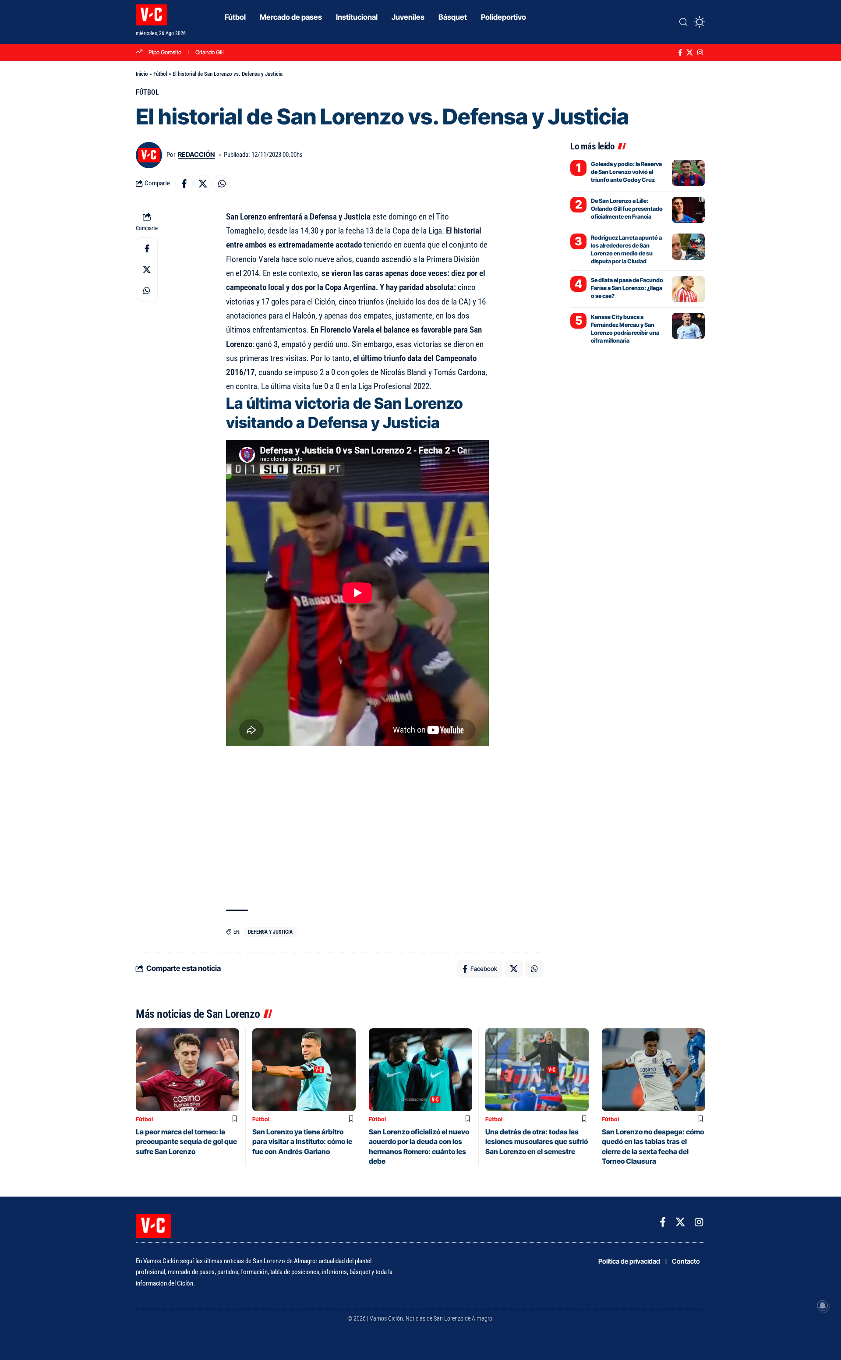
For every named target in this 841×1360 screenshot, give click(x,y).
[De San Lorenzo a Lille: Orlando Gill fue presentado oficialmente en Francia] (688, 210)
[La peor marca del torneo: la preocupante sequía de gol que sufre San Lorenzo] (187, 1069)
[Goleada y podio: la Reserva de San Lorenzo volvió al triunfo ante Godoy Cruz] (688, 173)
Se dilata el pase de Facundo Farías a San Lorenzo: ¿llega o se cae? (627, 287)
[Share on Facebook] (184, 183)
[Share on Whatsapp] (221, 183)
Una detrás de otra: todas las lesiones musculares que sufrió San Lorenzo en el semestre (536, 1141)
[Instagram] (700, 52)
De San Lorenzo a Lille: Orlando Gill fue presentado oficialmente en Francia (627, 208)
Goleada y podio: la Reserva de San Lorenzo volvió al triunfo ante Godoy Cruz (626, 171)
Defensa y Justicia (270, 932)
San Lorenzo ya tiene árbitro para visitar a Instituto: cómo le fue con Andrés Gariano (302, 1141)
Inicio (142, 74)
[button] (683, 22)
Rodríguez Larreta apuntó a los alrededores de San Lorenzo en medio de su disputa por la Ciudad (626, 249)
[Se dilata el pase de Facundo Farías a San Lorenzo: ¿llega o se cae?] (688, 289)
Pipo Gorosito (164, 52)
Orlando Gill (209, 52)
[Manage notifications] (823, 1306)
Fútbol (160, 74)
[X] (689, 52)
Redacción (196, 155)
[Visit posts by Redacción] (149, 155)
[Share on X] (203, 183)
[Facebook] (680, 52)
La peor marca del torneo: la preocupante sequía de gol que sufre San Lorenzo (186, 1141)
